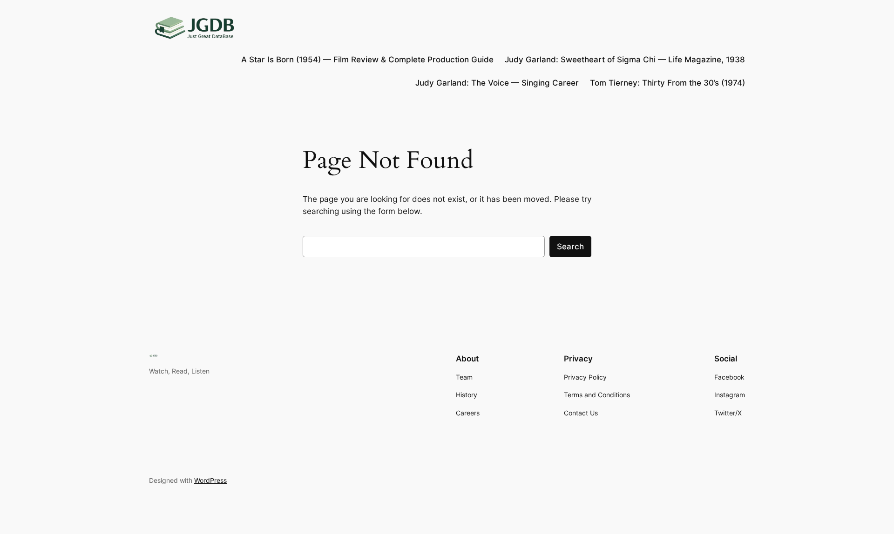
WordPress (210, 480)
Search (570, 246)
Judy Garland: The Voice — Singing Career (497, 82)
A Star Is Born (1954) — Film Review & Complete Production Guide (367, 59)
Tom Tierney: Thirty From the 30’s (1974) (667, 82)
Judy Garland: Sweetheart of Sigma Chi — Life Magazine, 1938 (625, 59)
